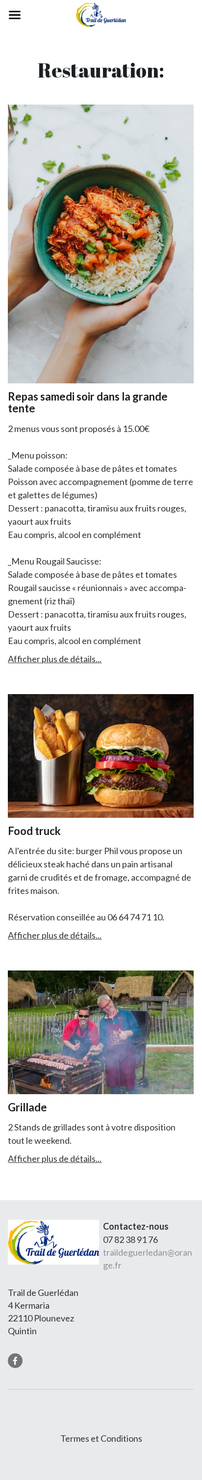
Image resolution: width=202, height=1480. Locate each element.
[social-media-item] (15, 1360)
